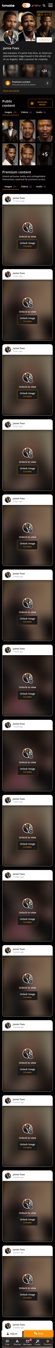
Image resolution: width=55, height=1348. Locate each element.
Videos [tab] (26, 112)
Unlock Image (27, 244)
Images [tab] (10, 112)
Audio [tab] (41, 112)
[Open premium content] (11, 71)
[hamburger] (50, 5)
